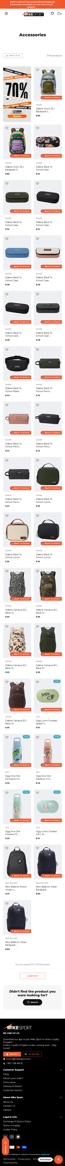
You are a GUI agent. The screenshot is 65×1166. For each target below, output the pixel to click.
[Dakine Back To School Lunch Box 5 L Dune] (17, 529)
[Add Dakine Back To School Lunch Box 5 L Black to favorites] (37, 515)
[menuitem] (32, 1074)
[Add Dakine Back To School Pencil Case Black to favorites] (37, 405)
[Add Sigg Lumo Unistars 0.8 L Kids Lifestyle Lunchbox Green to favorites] (37, 792)
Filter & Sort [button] (14, 56)
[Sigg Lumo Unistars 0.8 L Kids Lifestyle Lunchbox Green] (48, 806)
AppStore (14, 1054)
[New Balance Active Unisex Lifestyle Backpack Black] (17, 862)
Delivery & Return (12, 1086)
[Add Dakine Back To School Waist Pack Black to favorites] (6, 349)
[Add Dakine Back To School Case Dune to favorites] (37, 239)
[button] (58, 13)
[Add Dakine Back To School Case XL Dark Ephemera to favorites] (37, 128)
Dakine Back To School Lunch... (44, 500)
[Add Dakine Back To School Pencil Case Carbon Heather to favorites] (6, 460)
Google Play (33, 1054)
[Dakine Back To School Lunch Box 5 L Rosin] (48, 474)
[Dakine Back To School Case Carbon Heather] (48, 308)
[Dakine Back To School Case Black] (17, 308)
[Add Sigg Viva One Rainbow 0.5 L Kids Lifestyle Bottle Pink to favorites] (37, 737)
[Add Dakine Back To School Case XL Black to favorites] (37, 183)
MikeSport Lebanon (20, 1154)
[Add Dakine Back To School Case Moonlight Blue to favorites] (6, 239)
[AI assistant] (58, 1159)
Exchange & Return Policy (17, 1121)
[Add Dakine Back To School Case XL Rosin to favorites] (6, 183)
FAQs (6, 1074)
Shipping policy (10, 1163)
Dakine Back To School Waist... (13, 390)
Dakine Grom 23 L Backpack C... (45, 110)
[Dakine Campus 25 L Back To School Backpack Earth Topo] (48, 585)
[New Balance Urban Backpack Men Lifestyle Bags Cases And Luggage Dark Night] (48, 862)
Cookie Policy (10, 1129)
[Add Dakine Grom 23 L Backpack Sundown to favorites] (6, 128)
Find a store (9, 1082)
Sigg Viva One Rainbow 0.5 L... (44, 777)
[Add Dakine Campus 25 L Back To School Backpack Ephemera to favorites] (6, 626)
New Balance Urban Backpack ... (46, 888)
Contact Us (9, 1106)
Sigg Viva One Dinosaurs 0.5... (13, 777)
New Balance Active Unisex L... (16, 888)
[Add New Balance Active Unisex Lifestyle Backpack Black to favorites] (6, 848)
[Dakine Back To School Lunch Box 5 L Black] (48, 529)
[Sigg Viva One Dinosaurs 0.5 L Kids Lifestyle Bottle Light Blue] (17, 751)
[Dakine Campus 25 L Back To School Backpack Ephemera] (17, 640)
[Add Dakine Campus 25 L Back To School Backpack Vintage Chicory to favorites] (6, 682)
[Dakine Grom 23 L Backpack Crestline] (48, 83)
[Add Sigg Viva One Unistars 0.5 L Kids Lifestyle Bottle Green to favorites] (6, 792)
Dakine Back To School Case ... (44, 168)
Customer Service (12, 1090)
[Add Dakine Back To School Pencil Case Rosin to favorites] (37, 349)
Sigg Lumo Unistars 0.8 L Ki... (46, 833)
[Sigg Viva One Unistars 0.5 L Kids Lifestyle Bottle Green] (17, 806)
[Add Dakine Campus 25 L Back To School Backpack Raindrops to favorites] (6, 571)
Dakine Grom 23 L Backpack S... (14, 168)
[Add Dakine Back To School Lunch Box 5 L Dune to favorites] (6, 515)
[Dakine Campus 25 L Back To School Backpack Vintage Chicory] (17, 695)
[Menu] (6, 13)
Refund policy (9, 1159)
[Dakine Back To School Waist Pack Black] (17, 363)
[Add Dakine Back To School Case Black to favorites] (6, 294)
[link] (17, 94)
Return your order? (13, 1078)
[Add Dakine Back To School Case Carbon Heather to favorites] (37, 294)
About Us (8, 1102)
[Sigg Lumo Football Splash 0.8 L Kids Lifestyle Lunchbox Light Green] (48, 695)
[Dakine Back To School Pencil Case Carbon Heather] (17, 474)
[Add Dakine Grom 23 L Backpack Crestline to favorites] (37, 70)
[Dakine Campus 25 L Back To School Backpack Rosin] (48, 640)
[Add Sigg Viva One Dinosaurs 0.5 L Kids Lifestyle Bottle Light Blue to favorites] (6, 737)
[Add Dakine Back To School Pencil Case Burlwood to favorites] (6, 405)
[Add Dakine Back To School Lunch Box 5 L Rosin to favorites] (37, 460)
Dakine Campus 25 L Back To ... (16, 611)
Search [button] (34, 1002)
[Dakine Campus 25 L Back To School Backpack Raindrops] (17, 585)
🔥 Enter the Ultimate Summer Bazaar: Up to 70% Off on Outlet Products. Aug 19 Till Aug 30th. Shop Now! (31, 4)
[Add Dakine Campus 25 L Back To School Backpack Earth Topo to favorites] (37, 571)
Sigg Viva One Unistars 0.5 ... (12, 833)
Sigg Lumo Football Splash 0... (46, 722)
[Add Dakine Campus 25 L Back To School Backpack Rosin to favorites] (37, 626)
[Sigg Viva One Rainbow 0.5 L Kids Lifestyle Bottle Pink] (48, 751)
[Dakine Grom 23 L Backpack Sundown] (17, 142)
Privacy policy (24, 1159)
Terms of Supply (11, 1125)
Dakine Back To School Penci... (44, 390)
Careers (7, 1110)
